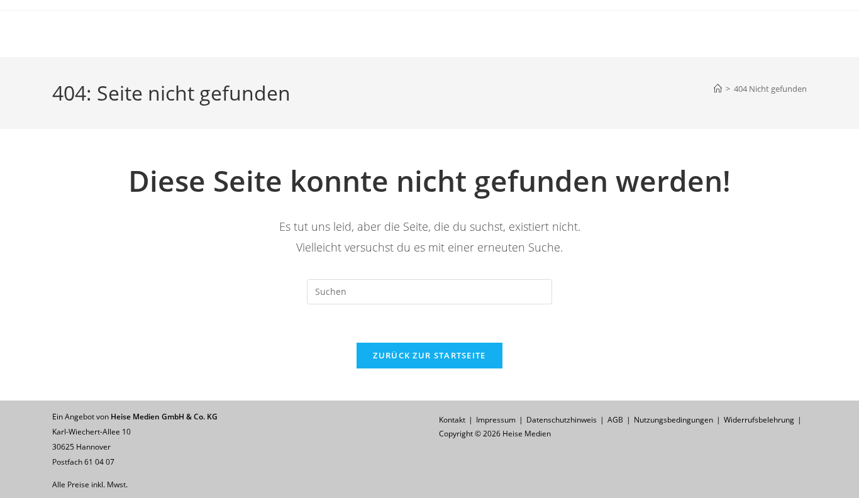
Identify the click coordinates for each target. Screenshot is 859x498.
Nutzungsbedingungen (673, 419)
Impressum (496, 419)
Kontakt (452, 419)
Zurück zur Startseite (429, 355)
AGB (615, 419)
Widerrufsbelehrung (759, 419)
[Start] (718, 88)
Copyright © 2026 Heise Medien (495, 433)
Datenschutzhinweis (561, 419)
